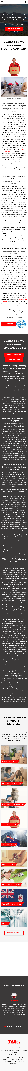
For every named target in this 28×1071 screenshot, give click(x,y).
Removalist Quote (14, 355)
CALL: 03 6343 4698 (14, 25)
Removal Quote (14, 29)
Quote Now (8, 323)
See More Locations (14, 98)
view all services (14, 932)
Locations (14, 2)
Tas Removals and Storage (13, 151)
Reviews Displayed (14, 1054)
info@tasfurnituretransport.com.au (16, 1062)
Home (10, 32)
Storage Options (14, 359)
